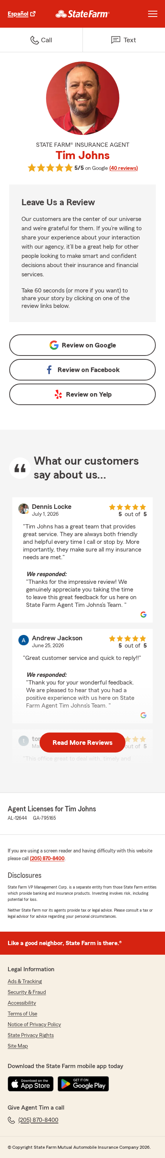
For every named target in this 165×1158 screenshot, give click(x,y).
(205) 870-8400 (47, 858)
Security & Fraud (27, 992)
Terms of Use (22, 1014)
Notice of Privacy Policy (34, 1024)
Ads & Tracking (25, 981)
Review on (89, 345)
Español (18, 14)
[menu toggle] (153, 14)
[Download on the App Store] (31, 1084)
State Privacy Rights (31, 1035)
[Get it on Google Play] (83, 1084)
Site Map (18, 1046)
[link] (82, 14)
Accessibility (22, 1003)
